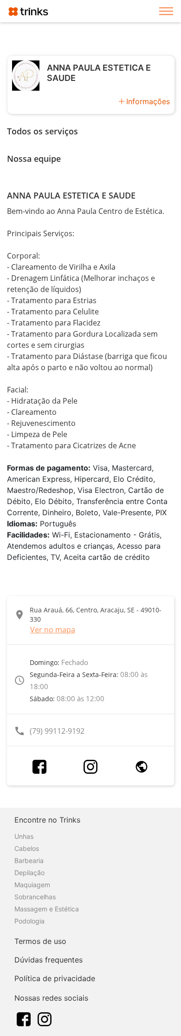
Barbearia (29, 860)
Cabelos (26, 848)
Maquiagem (32, 885)
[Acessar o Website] (141, 766)
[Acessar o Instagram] (90, 766)
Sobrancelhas (35, 897)
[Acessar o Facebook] (39, 766)
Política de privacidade (54, 978)
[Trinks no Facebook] (23, 1018)
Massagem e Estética (46, 909)
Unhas (23, 836)
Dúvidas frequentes (48, 959)
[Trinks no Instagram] (44, 1018)
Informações (148, 101)
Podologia (29, 921)
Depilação (29, 873)
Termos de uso (40, 941)
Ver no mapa (52, 629)
